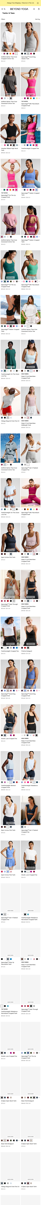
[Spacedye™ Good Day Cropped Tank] (10, 674)
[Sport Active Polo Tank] (10, 537)
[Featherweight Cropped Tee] (30, 128)
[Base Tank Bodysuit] (30, 1081)
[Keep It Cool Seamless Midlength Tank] (30, 401)
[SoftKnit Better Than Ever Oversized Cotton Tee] (10, 81)
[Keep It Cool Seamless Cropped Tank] (30, 354)
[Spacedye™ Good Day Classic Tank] (30, 37)
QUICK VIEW (10, 49)
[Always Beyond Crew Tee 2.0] (10, 401)
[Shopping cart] (39, 9)
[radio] (4, 53)
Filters (3, 19)
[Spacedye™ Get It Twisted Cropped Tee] (30, 448)
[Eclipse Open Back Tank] (10, 1081)
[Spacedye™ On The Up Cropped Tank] (10, 173)
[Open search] (4, 9)
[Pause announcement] (37, 3)
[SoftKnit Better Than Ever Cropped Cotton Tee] (10, 37)
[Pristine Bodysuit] (30, 631)
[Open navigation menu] (2, 9)
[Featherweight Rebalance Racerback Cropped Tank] (30, 898)
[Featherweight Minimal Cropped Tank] (10, 765)
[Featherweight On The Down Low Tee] (10, 354)
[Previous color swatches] (2, 53)
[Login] (34, 9)
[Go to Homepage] (19, 9)
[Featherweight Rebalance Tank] (30, 765)
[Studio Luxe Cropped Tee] (10, 718)
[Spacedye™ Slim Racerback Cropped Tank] (30, 81)
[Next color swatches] (39, 98)
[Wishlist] (36, 9)
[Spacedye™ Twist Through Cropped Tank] (10, 584)
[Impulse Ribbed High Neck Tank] (10, 128)
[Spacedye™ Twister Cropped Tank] (30, 173)
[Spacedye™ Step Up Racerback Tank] (10, 942)
